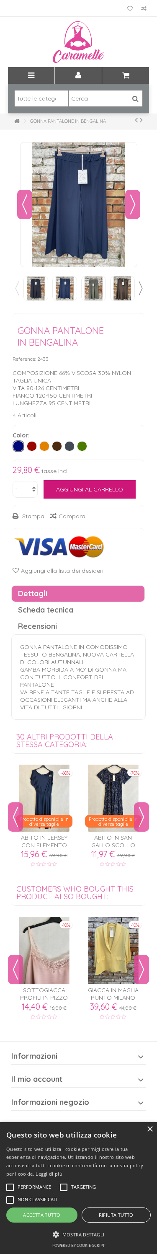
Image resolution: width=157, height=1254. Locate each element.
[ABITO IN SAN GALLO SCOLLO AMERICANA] (113, 798)
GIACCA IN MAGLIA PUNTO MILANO (113, 993)
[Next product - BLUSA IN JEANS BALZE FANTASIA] (141, 120)
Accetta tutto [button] (41, 1215)
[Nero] (69, 446)
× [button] (150, 1129)
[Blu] (18, 446)
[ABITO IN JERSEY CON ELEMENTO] (44, 798)
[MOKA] (57, 446)
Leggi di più (49, 1174)
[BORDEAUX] (31, 446)
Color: (22, 435)
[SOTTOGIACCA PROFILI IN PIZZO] (44, 950)
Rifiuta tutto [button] (116, 1215)
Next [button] (140, 288)
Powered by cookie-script (78, 1245)
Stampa (32, 516)
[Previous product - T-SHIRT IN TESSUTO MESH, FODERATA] (136, 120)
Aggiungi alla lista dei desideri (62, 570)
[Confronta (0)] (144, 9)
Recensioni (37, 626)
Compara (72, 516)
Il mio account (36, 1079)
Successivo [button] (132, 204)
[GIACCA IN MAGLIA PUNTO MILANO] (113, 950)
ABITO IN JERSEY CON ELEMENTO (44, 841)
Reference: (24, 359)
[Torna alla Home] (16, 121)
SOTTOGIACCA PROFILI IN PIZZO (44, 993)
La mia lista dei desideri (130, 9)
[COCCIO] (44, 446)
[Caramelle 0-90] (78, 42)
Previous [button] (17, 288)
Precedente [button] (24, 204)
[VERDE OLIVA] (82, 446)
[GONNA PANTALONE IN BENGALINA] (36, 288)
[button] (78, 1234)
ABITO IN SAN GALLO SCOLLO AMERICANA (113, 845)
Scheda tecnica (45, 610)
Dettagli (32, 593)
